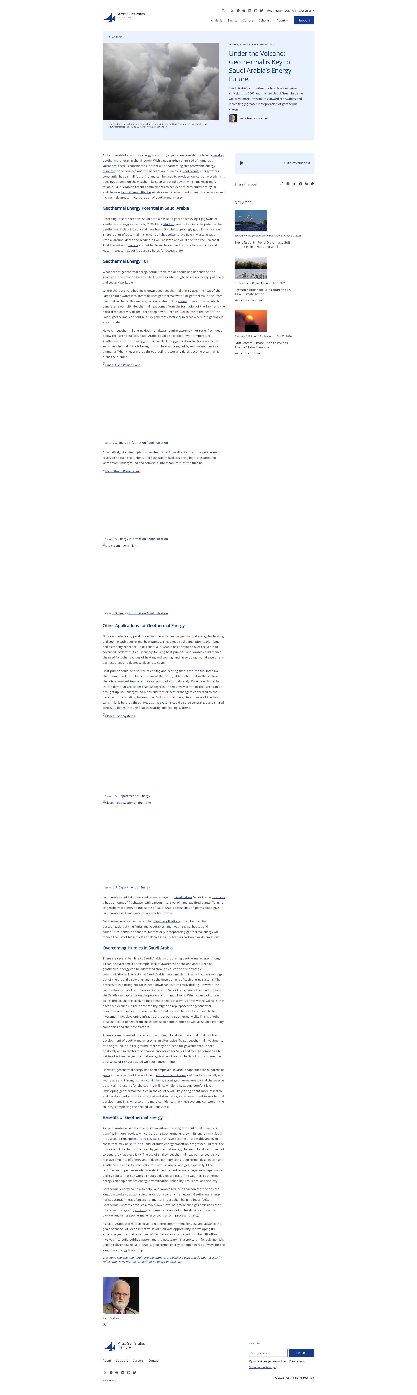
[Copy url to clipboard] (282, 184)
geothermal (124, 1070)
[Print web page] (312, 184)
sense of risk (118, 1062)
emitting (141, 1210)
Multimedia (274, 10)
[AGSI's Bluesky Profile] (261, 10)
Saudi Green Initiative (136, 192)
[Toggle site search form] (223, 10)
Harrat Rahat (158, 234)
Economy (234, 44)
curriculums (154, 1080)
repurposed (180, 1006)
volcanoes (109, 166)
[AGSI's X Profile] (232, 10)
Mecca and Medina (137, 240)
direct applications (166, 921)
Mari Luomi (241, 300)
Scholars (265, 20)
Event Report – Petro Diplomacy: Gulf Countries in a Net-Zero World (262, 244)
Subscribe (305, 10)
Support (304, 20)
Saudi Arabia (249, 44)
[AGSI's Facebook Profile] (238, 10)
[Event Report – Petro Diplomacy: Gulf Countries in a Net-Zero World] (251, 220)
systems (166, 702)
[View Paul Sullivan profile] (233, 118)
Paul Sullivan (245, 118)
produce (184, 176)
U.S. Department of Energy (131, 796)
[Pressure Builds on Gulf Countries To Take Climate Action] (251, 268)
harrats (133, 245)
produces (218, 897)
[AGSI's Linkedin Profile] (249, 10)
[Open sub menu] (287, 20)
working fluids (178, 346)
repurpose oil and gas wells (140, 1139)
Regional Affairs (257, 235)
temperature (139, 681)
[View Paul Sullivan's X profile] (105, 1324)
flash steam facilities (165, 458)
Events (232, 20)
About (281, 20)
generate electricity (167, 317)
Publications (275, 235)
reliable (108, 187)
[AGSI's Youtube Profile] (243, 10)
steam (182, 301)
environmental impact (157, 1200)
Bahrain (252, 336)
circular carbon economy (158, 1194)
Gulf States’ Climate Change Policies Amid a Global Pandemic (261, 345)
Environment (242, 283)
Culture (248, 20)
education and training (172, 1075)
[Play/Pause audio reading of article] (242, 163)
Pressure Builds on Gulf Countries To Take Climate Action (263, 292)
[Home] (152, 1345)
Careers (138, 1360)
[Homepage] (124, 16)
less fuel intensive (206, 671)
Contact (290, 10)
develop (218, 155)
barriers (133, 958)
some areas (212, 229)
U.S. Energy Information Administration (140, 442)
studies (168, 224)
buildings (119, 708)
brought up (111, 692)
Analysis (216, 20)
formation (188, 306)
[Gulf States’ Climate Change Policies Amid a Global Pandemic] (251, 321)
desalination (183, 897)
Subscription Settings (262, 1367)
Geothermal (190, 171)
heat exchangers (180, 692)
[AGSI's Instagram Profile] (255, 10)
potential (132, 234)
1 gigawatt (206, 219)
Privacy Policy (109, 1380)
